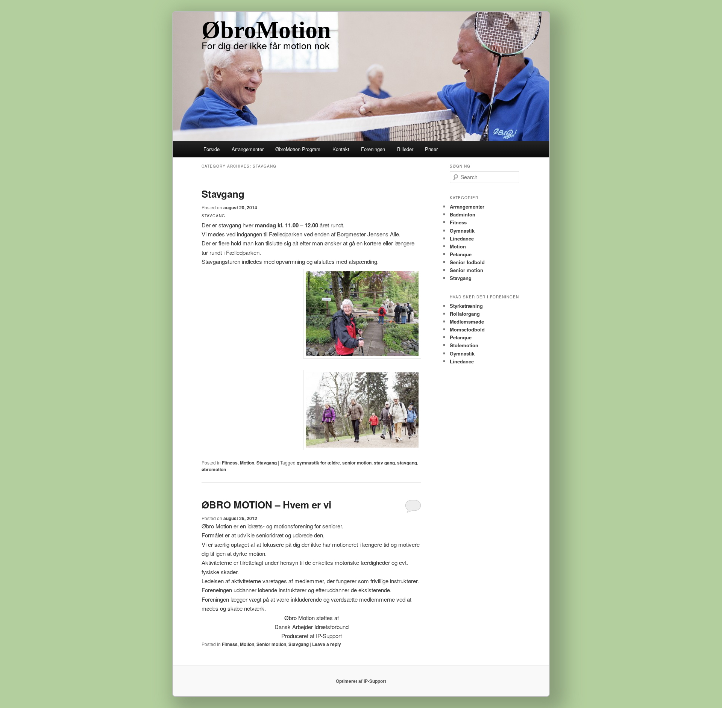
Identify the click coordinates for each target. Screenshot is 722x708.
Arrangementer (248, 149)
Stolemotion (464, 345)
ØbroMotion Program (297, 149)
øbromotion (214, 469)
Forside (211, 149)
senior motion (357, 462)
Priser (431, 149)
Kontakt (340, 149)
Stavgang (223, 194)
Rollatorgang (465, 313)
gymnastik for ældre (318, 462)
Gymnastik (462, 230)
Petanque (461, 254)
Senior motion (271, 644)
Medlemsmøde (467, 321)
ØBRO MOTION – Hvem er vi (266, 504)
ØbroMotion (266, 30)
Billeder (405, 149)
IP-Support (329, 636)
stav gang (384, 462)
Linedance (462, 238)
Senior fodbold (467, 262)
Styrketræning (466, 305)
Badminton (462, 214)
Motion (247, 462)
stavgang (407, 462)
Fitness (230, 462)
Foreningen (373, 149)
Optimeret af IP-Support (361, 681)
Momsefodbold (467, 329)
